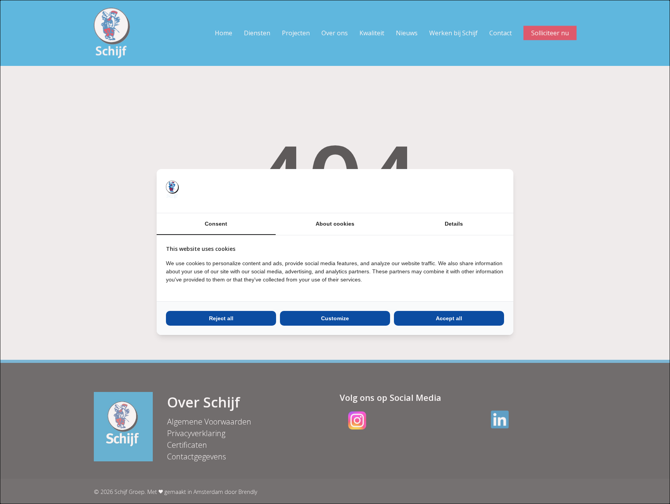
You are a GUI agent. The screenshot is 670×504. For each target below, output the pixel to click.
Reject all (221, 318)
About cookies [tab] (335, 224)
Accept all (449, 318)
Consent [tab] (216, 224)
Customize (335, 318)
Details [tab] (454, 224)
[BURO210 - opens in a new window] (475, 190)
